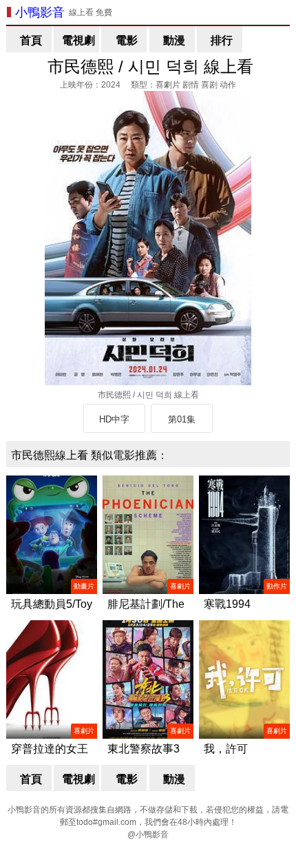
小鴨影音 (40, 12)
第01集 (181, 419)
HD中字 (114, 419)
